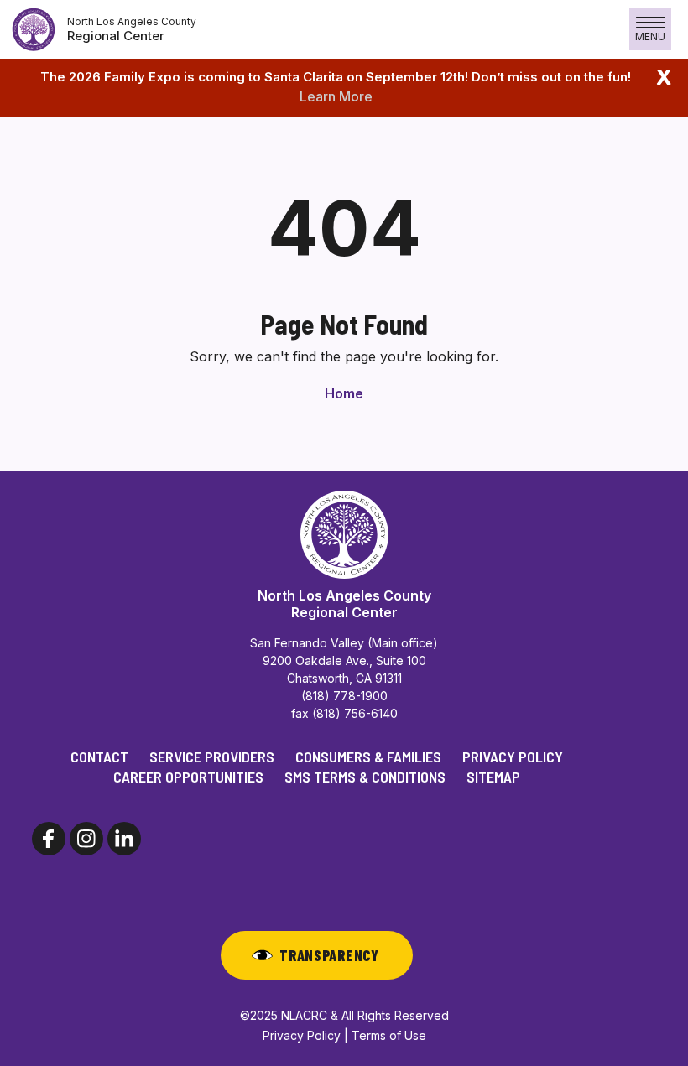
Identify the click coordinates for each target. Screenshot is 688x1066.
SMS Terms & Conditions (365, 776)
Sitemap (493, 776)
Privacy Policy (512, 756)
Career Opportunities (188, 776)
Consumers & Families (368, 756)
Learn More (336, 96)
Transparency (329, 955)
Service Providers (211, 756)
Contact (99, 756)
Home (344, 393)
